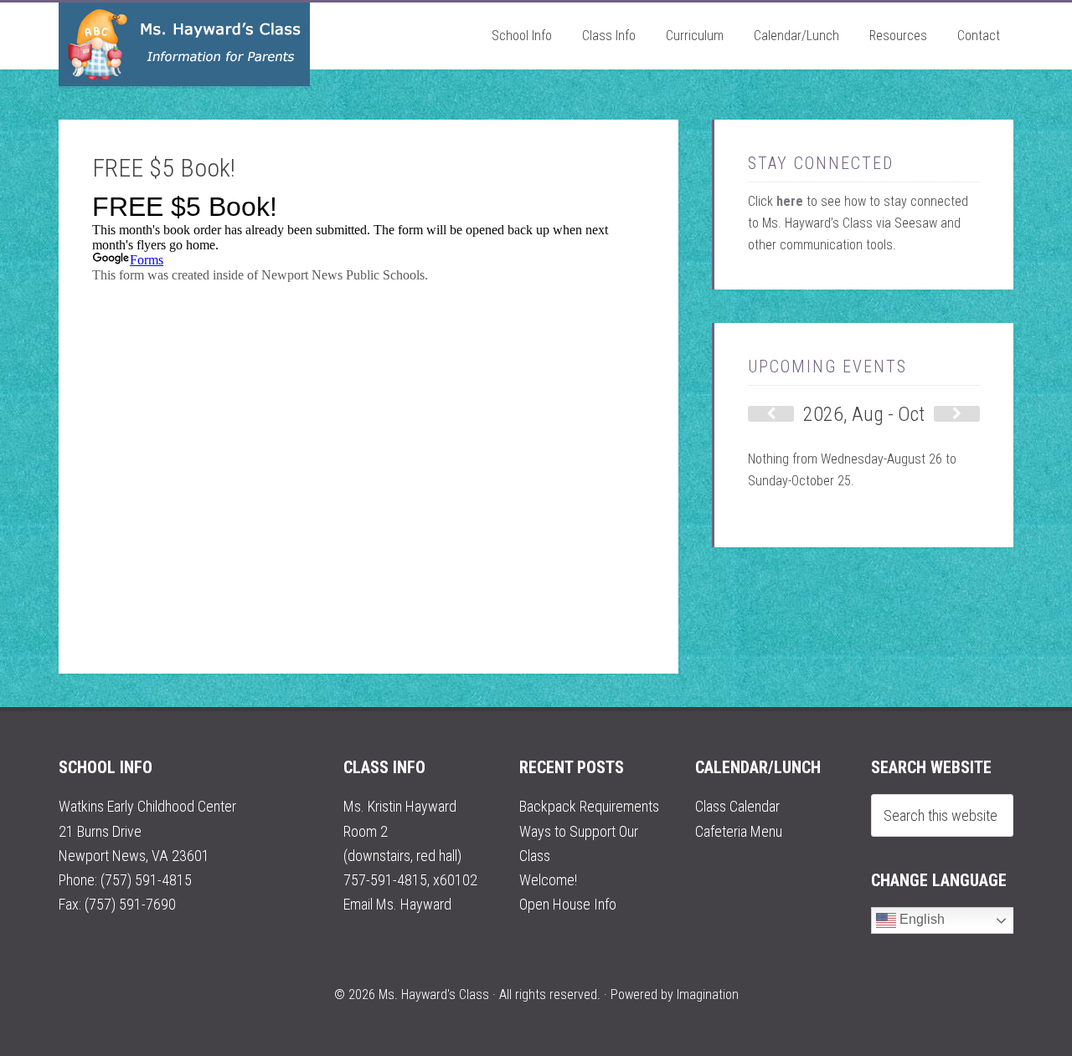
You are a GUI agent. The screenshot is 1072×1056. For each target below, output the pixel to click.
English (920, 919)
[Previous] (771, 414)
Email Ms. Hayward (397, 904)
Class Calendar (737, 806)
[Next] (957, 414)
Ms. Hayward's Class (184, 44)
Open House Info (567, 904)
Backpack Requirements (589, 806)
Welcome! (548, 880)
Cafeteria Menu (738, 831)
